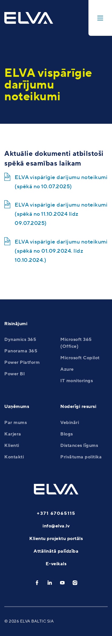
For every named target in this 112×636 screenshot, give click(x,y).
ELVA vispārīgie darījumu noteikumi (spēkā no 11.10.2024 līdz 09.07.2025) (61, 214)
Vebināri (69, 422)
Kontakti (14, 457)
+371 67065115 (56, 513)
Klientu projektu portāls (56, 538)
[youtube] (62, 582)
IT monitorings (76, 381)
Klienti (11, 445)
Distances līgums (79, 445)
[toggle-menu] (100, 18)
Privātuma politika (81, 457)
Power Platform (22, 362)
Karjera (12, 434)
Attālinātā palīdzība (56, 551)
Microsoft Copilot (80, 358)
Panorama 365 (20, 351)
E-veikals (56, 564)
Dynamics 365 (20, 339)
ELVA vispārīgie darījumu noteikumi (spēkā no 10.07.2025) (61, 182)
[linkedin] (49, 582)
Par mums (15, 422)
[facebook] (37, 582)
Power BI (14, 374)
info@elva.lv (56, 526)
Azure (67, 369)
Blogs (66, 434)
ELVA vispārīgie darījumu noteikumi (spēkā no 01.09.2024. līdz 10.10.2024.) (61, 251)
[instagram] (75, 582)
